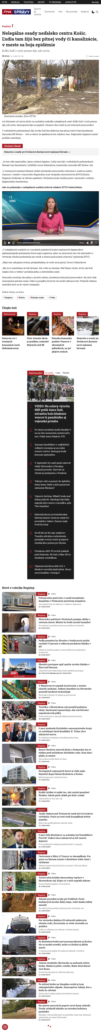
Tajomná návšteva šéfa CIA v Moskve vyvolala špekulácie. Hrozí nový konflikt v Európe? (53, 569)
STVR (4, 2)
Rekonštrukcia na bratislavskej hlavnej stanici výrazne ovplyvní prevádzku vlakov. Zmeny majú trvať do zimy (52, 519)
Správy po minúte (37, 11)
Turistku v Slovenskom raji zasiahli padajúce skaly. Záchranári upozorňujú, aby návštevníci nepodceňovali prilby (64, 710)
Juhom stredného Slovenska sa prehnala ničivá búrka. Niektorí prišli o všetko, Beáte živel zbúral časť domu (64, 965)
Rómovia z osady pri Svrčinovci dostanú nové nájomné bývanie (36, 151)
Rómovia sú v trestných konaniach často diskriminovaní (11, 343)
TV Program (55, 2)
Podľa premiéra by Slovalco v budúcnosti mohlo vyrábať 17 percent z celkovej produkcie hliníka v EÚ (65, 643)
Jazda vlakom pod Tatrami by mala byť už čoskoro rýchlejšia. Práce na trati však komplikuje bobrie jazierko (66, 816)
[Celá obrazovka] (96, 242)
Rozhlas (15, 2)
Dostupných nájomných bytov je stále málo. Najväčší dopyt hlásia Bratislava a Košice (62, 772)
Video (53, 594)
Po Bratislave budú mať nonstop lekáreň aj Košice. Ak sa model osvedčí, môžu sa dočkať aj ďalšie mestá (65, 944)
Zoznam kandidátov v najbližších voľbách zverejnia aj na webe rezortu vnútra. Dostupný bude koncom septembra (52, 449)
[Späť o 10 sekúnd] (5, 242)
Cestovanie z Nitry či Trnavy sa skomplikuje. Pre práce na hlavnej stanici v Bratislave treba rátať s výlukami (65, 859)
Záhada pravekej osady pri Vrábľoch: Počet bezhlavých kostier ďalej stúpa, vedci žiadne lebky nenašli (65, 901)
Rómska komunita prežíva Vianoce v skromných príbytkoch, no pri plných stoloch (62, 345)
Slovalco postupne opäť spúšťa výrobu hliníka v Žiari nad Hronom (64, 666)
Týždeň (65, 372)
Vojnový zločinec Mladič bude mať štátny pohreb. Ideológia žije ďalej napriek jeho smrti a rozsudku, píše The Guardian (53, 501)
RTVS (7, 56)
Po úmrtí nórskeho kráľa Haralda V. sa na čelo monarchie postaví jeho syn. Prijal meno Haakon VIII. (53, 433)
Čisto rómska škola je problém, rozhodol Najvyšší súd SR (38, 341)
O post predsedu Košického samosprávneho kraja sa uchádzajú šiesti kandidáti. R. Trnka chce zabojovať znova (65, 731)
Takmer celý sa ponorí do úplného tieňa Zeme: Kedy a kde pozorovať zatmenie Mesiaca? (52, 484)
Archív (41, 2)
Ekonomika (71, 11)
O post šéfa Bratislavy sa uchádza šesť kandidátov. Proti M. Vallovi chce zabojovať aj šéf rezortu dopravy (66, 837)
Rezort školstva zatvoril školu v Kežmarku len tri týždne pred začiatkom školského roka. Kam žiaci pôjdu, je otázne (65, 752)
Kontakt (95, 2)
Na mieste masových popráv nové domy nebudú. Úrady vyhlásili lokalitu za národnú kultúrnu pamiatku (65, 1008)
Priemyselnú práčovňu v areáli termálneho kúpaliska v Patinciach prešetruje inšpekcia (62, 599)
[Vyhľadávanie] (97, 12)
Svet (60, 11)
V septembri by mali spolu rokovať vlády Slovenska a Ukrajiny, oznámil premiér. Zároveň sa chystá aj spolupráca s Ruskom (53, 468)
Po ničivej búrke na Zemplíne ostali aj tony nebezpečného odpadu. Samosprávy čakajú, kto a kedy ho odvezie (65, 987)
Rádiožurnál (9, 314)
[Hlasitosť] (87, 242)
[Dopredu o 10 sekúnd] (13, 242)
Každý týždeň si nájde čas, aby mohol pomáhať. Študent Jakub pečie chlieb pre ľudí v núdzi (64, 794)
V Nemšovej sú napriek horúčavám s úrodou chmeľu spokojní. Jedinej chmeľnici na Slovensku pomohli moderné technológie (65, 688)
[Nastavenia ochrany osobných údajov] (5, 1027)
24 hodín (49, 372)
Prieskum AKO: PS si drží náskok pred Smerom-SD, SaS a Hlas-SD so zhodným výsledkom (53, 554)
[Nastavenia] (91, 242)
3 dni (57, 372)
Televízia (28, 2)
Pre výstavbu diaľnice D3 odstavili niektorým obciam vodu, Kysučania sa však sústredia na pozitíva (63, 923)
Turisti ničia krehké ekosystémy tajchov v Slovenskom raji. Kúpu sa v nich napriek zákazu (64, 879)
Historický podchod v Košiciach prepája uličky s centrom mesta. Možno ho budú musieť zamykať (64, 621)
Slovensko (50, 11)
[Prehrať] (9, 242)
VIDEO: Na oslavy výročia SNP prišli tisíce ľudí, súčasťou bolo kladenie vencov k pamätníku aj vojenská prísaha (52, 413)
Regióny (85, 11)
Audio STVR (70, 2)
